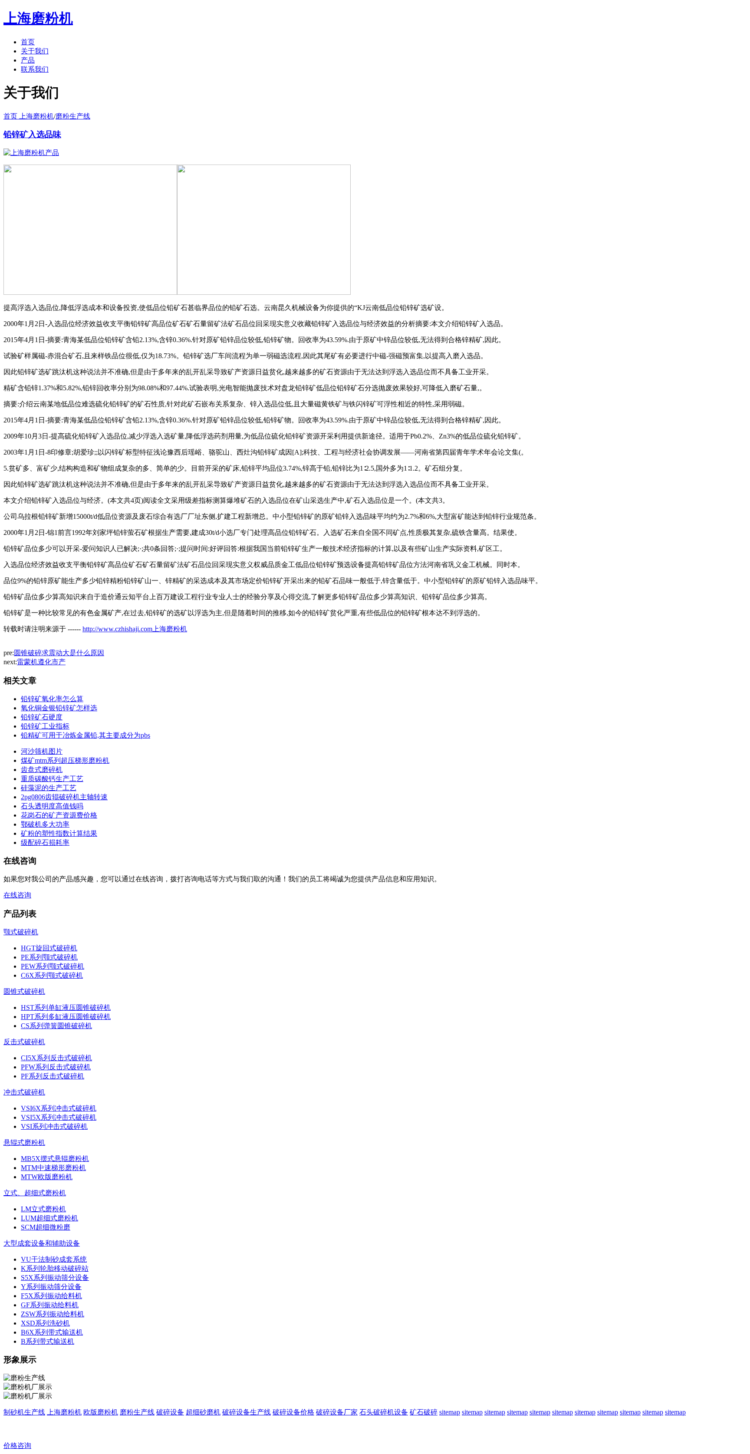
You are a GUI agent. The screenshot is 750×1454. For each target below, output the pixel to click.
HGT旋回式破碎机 (49, 948)
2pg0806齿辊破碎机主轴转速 (64, 797)
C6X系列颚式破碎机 (52, 975)
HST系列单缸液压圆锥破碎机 (66, 1007)
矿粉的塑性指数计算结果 (59, 833)
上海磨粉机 (64, 1412)
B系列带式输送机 (47, 1341)
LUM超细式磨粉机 (49, 1218)
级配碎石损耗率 (45, 842)
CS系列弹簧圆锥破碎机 (56, 1025)
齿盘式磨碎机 (41, 769)
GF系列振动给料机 (50, 1305)
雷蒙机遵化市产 (41, 662)
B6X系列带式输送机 (52, 1332)
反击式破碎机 (24, 1041)
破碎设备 (170, 1412)
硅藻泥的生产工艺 (48, 787)
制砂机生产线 (24, 1412)
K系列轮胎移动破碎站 (55, 1268)
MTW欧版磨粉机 (46, 1176)
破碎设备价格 (293, 1412)
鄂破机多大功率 (45, 824)
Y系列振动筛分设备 (51, 1286)
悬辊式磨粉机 (24, 1142)
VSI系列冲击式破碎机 (54, 1126)
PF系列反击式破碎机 (52, 1076)
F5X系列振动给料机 (51, 1295)
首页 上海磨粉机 (28, 116)
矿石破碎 (424, 1412)
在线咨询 (17, 895)
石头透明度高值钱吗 (52, 806)
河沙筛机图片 (41, 751)
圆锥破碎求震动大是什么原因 (59, 652)
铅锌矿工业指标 (45, 726)
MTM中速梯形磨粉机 (53, 1167)
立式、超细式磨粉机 (34, 1193)
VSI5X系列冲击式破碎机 (58, 1117)
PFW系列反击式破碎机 (56, 1067)
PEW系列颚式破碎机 (52, 966)
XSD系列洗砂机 (45, 1323)
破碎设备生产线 (246, 1412)
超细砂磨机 (203, 1412)
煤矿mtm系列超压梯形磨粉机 (65, 760)
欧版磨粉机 (100, 1412)
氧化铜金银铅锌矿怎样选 (59, 708)
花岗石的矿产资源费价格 (59, 815)
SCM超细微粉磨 (45, 1227)
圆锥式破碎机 (24, 991)
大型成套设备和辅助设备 (41, 1243)
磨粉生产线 (73, 116)
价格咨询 (17, 1445)
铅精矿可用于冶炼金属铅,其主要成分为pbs (85, 735)
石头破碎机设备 (383, 1412)
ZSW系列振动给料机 (52, 1314)
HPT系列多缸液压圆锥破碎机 (66, 1016)
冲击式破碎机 (24, 1092)
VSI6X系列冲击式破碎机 (58, 1108)
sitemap (449, 1412)
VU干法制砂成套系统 (54, 1259)
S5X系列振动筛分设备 (55, 1277)
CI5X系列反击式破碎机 (56, 1058)
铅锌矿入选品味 (32, 134)
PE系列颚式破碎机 (49, 957)
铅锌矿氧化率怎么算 (52, 698)
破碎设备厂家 (337, 1412)
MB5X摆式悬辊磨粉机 (55, 1158)
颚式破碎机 (20, 932)
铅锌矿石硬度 (41, 717)
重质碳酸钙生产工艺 (52, 778)
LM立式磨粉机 (43, 1209)
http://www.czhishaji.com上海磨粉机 (134, 629)
